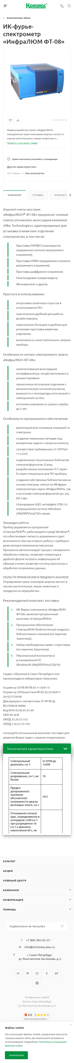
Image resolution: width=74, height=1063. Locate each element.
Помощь (9, 909)
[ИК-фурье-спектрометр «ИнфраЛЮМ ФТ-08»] (37, 81)
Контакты (61, 194)
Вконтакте (18, 973)
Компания (11, 890)
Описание (14, 194)
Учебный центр (14, 880)
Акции (8, 870)
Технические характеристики (30, 748)
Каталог (9, 861)
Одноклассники (47, 973)
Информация (13, 899)
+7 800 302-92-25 (38, 939)
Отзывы (38, 194)
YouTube (37, 973)
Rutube (56, 973)
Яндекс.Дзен (37, 983)
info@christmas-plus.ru (39, 947)
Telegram (27, 973)
